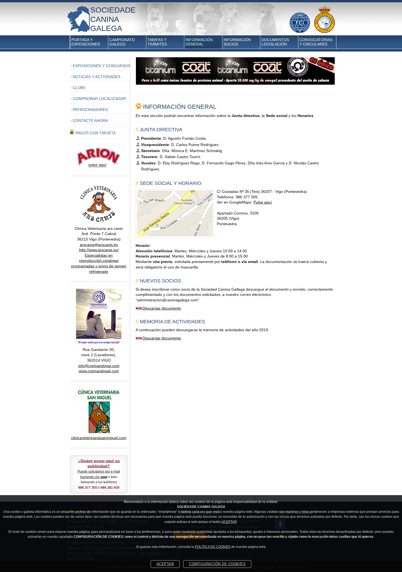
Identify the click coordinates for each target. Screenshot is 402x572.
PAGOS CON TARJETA (95, 133)
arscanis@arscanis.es (99, 244)
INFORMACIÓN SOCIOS (237, 42)
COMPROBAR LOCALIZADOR (99, 98)
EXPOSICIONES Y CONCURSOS (101, 66)
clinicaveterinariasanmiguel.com (98, 438)
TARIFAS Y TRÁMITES (157, 42)
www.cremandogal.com (99, 371)
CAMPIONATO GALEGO (122, 42)
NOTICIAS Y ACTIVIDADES (96, 77)
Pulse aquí (263, 202)
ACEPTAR (229, 522)
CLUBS (79, 87)
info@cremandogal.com (99, 366)
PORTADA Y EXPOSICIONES (85, 42)
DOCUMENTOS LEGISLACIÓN (275, 42)
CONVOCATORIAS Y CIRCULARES (316, 42)
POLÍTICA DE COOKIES (213, 547)
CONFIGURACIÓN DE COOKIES (217, 564)
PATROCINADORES (90, 109)
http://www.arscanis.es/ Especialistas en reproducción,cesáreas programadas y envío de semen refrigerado (98, 260)
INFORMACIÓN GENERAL (199, 42)
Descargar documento (161, 308)
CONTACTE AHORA (90, 120)
